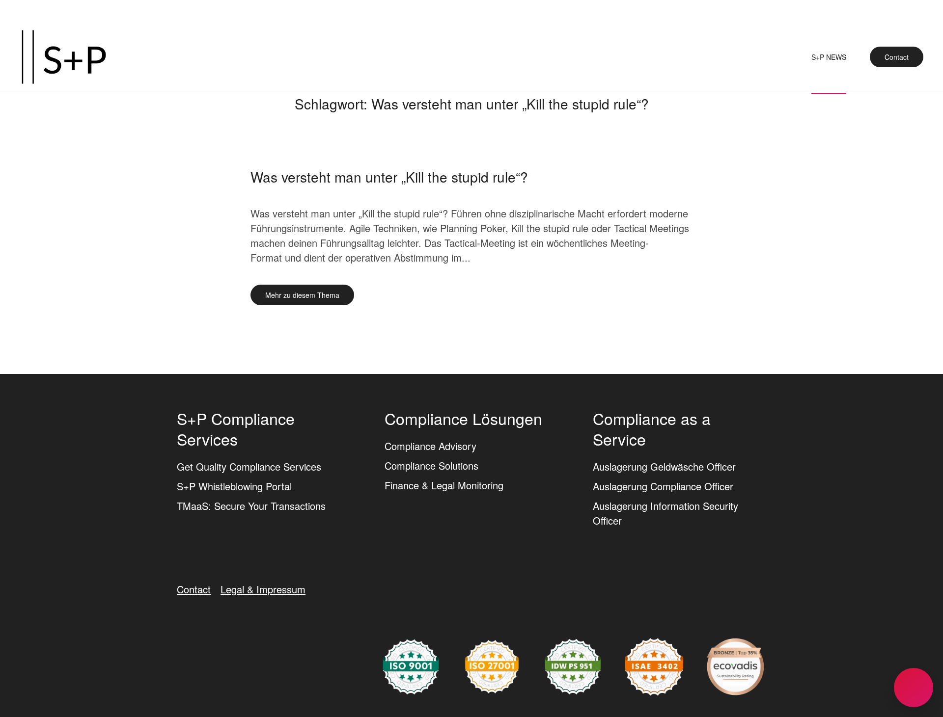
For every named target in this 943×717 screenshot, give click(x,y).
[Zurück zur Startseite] (64, 57)
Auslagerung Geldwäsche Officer (664, 466)
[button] (913, 687)
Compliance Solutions (431, 465)
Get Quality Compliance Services (249, 466)
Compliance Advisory (430, 446)
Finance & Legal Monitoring (444, 485)
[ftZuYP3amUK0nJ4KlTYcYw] (735, 665)
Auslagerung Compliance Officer (663, 486)
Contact (897, 57)
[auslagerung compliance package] (492, 665)
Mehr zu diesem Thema (302, 295)
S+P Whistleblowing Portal (234, 486)
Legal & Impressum (263, 589)
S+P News (828, 57)
